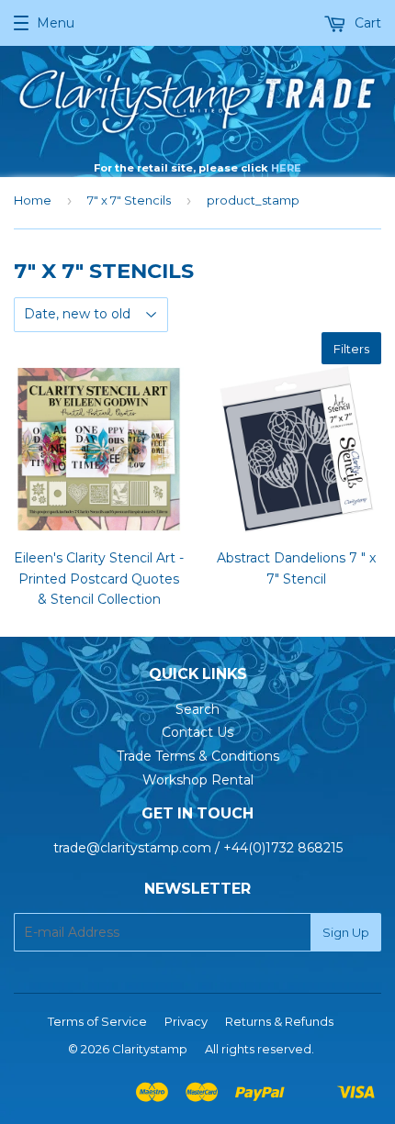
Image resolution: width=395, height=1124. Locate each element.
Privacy (186, 1021)
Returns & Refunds (279, 1021)
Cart (366, 23)
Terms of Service (97, 1021)
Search (197, 709)
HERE (286, 167)
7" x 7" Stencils (129, 200)
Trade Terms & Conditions (198, 756)
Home (32, 200)
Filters (351, 348)
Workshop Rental (198, 780)
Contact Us (197, 732)
